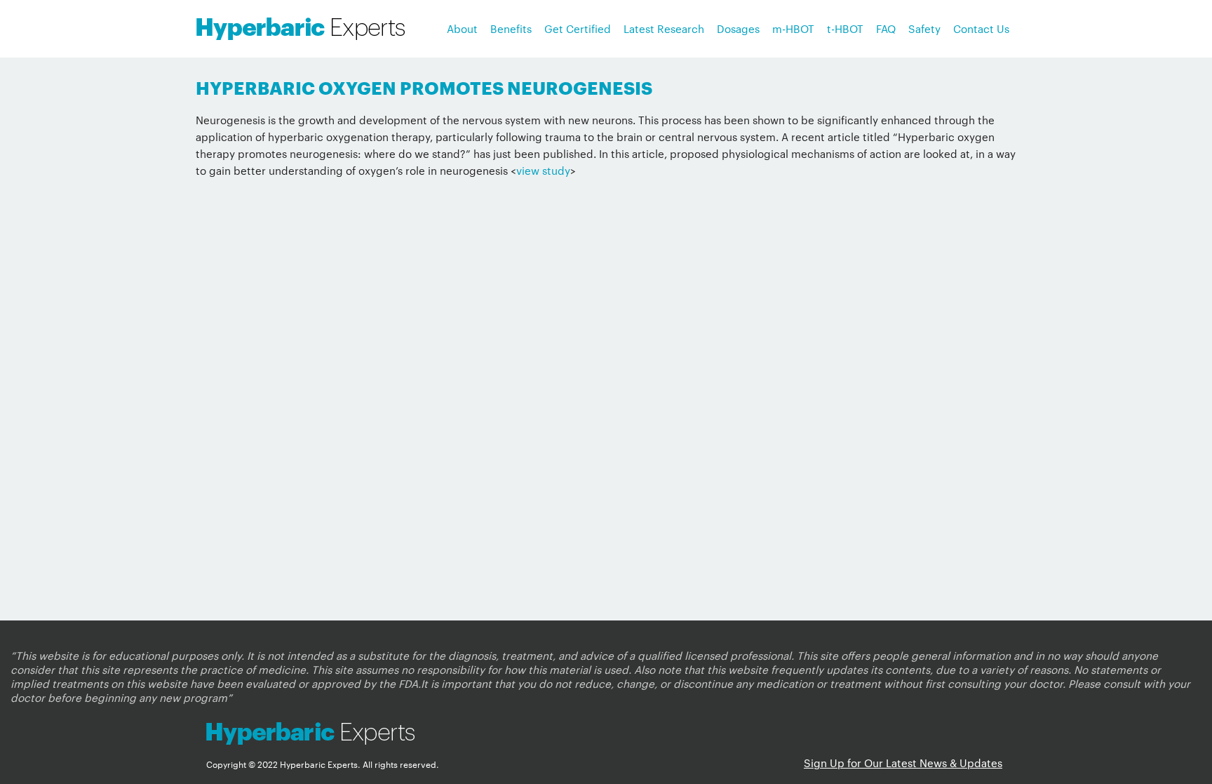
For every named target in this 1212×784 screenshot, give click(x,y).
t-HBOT (845, 28)
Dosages (738, 28)
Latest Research (664, 28)
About (462, 28)
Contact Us (981, 28)
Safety (924, 28)
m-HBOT (793, 28)
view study (543, 170)
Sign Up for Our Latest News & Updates (903, 762)
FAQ (886, 28)
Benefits (511, 28)
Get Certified (577, 28)
